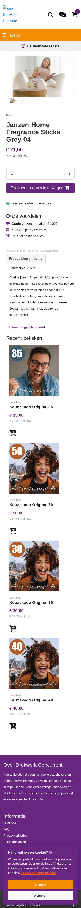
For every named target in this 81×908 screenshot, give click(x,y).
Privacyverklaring (15, 835)
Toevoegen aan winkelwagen (38, 188)
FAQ (6, 829)
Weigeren (40, 895)
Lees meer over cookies (38, 872)
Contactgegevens (15, 841)
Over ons (9, 823)
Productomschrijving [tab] (26, 258)
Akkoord (41, 884)
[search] (50, 14)
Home (9, 115)
